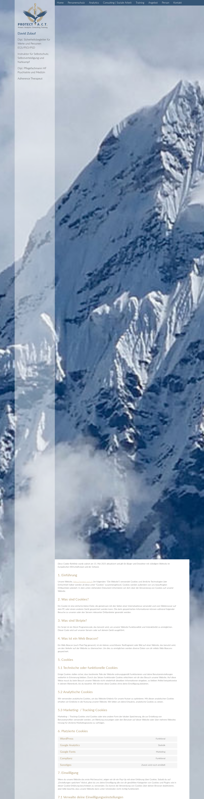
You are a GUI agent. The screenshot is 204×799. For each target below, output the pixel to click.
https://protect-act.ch (83, 582)
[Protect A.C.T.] (32, 15)
